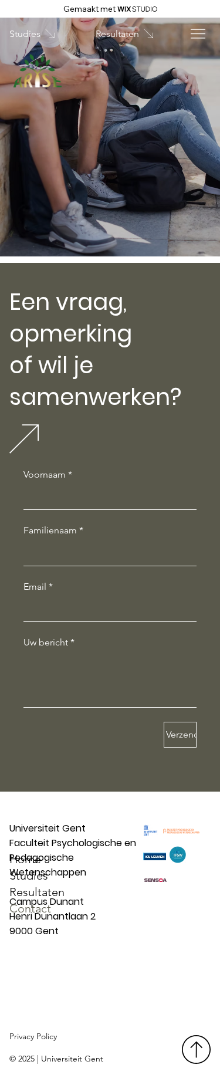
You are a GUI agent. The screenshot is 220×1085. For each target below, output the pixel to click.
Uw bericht (49, 642)
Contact (30, 908)
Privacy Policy (33, 1036)
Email (38, 586)
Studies (28, 875)
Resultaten (37, 892)
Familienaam (53, 530)
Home (25, 859)
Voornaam (47, 474)
